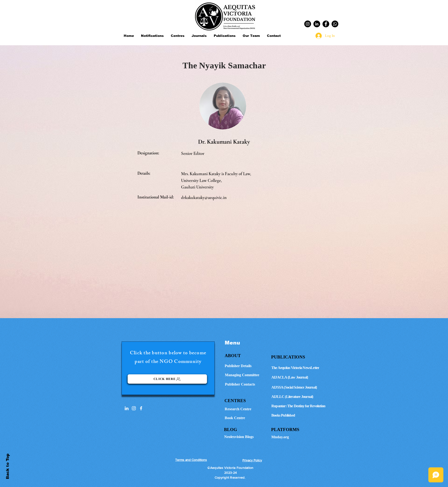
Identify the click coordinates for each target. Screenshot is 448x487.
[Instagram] (307, 24)
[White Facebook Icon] (141, 408)
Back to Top (7, 466)
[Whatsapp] (335, 24)
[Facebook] (325, 24)
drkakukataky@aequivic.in (204, 197)
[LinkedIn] (316, 24)
